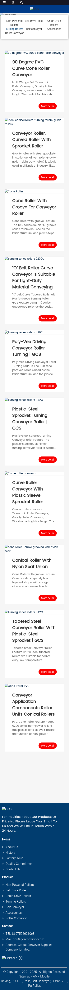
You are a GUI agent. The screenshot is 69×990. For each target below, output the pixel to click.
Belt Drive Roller (34, 20)
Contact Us (13, 869)
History (10, 852)
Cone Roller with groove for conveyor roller (34, 207)
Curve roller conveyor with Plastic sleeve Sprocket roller (27, 492)
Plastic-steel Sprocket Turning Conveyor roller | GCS (30, 419)
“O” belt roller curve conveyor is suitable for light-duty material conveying (33, 277)
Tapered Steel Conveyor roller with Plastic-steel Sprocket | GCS (34, 631)
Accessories (54, 28)
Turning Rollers (14, 28)
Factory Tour (14, 858)
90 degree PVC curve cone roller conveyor (31, 68)
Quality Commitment (20, 864)
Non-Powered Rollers (20, 885)
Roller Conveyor (14, 32)
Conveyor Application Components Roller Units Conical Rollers (33, 705)
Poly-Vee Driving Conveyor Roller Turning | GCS (29, 348)
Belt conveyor (34, 28)
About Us (12, 847)
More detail (47, 106)
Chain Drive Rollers (18, 896)
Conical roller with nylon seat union (32, 563)
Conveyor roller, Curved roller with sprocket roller (31, 140)
